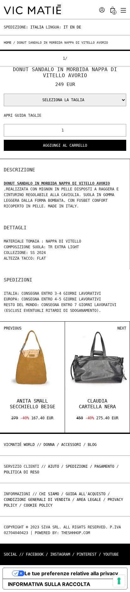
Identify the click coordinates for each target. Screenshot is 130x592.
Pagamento (104, 466)
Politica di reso (21, 472)
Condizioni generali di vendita (37, 499)
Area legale (89, 499)
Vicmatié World (19, 444)
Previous (12, 328)
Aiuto (53, 466)
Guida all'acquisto (85, 494)
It (65, 27)
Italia (37, 27)
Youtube (111, 554)
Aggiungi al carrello (65, 145)
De (79, 27)
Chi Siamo (49, 494)
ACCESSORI (71, 444)
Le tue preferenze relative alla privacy (71, 573)
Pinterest (87, 554)
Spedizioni (77, 466)
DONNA (49, 444)
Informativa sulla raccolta (49, 584)
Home (8, 42)
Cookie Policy (38, 505)
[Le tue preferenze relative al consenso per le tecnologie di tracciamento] (119, 581)
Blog (92, 444)
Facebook (35, 554)
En (72, 27)
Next (121, 328)
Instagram (60, 554)
